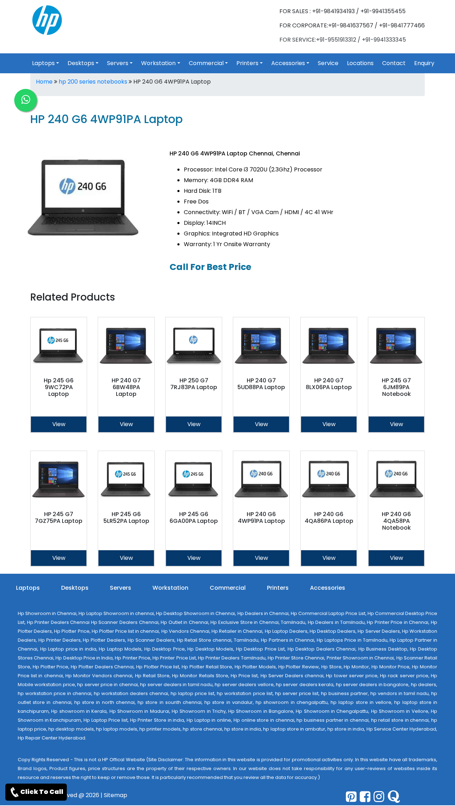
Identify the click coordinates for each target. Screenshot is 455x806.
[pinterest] (351, 796)
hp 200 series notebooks (93, 82)
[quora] (393, 796)
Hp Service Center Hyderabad (401, 729)
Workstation (158, 63)
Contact (394, 63)
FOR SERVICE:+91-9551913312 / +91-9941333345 (342, 40)
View (58, 424)
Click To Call (41, 791)
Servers (117, 63)
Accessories (288, 63)
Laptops (43, 63)
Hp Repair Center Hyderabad (51, 738)
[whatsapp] (25, 100)
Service (328, 63)
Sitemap (115, 795)
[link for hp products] (47, 20)
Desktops (81, 63)
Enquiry (424, 63)
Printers (247, 63)
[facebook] (365, 796)
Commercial (206, 63)
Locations (360, 63)
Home (44, 82)
